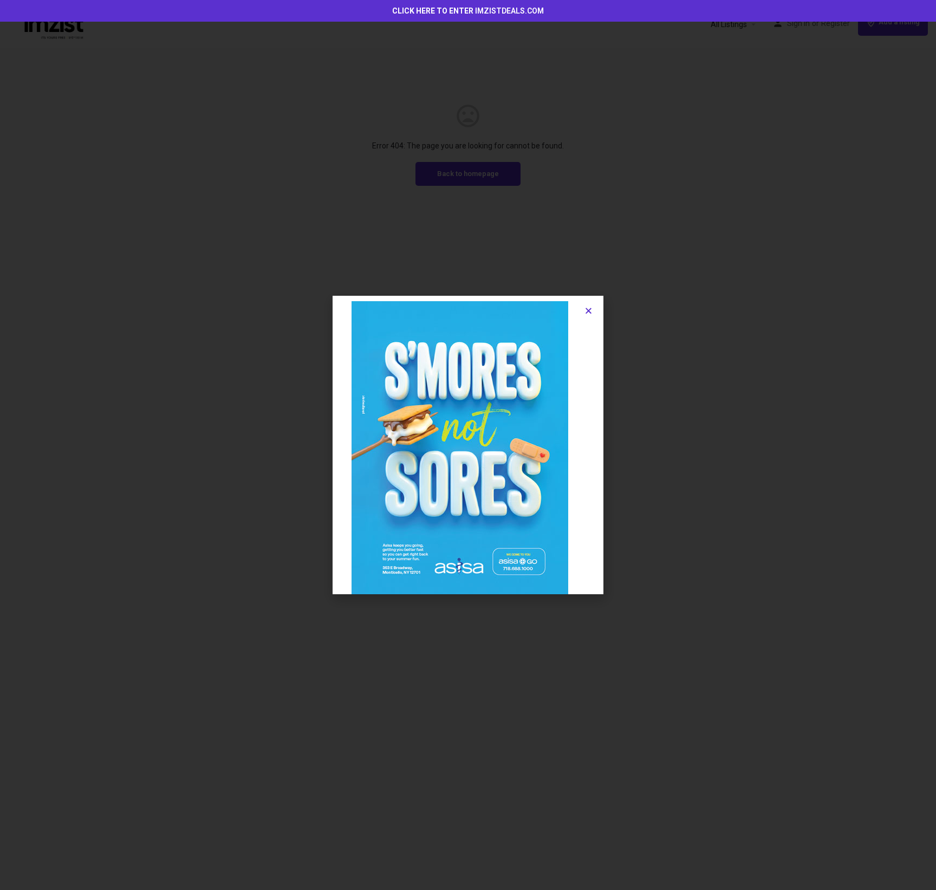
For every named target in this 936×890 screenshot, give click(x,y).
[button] (588, 311)
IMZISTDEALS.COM (509, 11)
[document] (468, 445)
